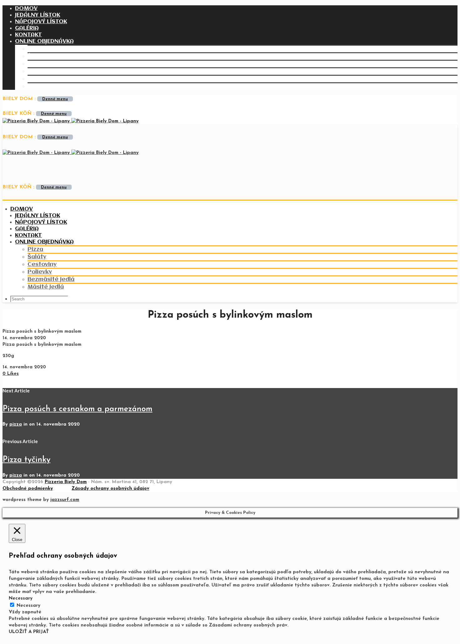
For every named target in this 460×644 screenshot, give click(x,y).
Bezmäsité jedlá (51, 79)
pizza (15, 424)
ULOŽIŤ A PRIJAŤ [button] (29, 632)
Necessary (28, 605)
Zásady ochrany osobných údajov (110, 488)
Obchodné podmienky (28, 488)
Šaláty (37, 56)
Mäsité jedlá (46, 86)
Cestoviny (42, 64)
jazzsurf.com (64, 500)
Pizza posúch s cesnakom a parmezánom (77, 409)
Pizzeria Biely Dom (66, 482)
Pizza (35, 49)
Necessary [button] (21, 598)
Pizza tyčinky (26, 460)
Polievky (40, 71)
